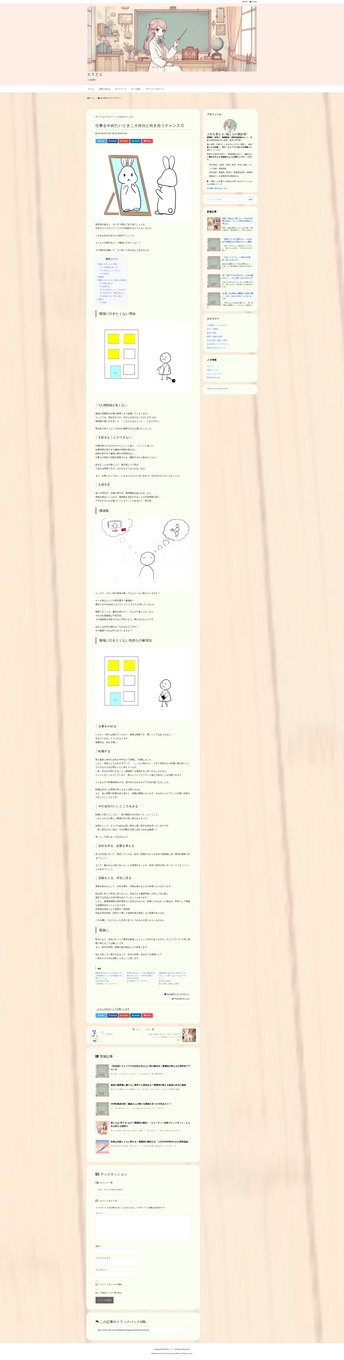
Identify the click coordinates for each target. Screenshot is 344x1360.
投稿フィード (212, 370)
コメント (99, 1213)
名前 (98, 1246)
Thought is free (186, 1353)
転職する (105, 286)
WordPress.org (213, 377)
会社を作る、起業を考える (112, 293)
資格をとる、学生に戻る (111, 296)
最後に (100, 299)
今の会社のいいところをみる (113, 290)
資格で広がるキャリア (216, 348)
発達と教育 (211, 333)
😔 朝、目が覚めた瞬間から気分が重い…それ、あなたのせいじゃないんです (237, 296)
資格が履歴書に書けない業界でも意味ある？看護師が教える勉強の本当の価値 (148, 1085)
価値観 (100, 277)
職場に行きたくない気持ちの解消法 (111, 280)
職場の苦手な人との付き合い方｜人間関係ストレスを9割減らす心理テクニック (109, 975)
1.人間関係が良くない (109, 267)
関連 (103, 302)
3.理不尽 (104, 274)
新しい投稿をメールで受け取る (108, 1292)
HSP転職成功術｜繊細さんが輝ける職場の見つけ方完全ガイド (141, 1103)
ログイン (210, 366)
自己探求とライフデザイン (178, 994)
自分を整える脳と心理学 (217, 340)
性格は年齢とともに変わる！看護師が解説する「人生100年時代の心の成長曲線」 (150, 1141)
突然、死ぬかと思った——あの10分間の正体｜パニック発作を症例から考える (237, 221)
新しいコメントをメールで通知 (108, 1284)
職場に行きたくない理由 (107, 264)
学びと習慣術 (212, 329)
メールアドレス (102, 1258)
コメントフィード (214, 374)
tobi (187, 998)
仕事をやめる (106, 283)
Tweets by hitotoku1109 (217, 388)
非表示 (114, 259)
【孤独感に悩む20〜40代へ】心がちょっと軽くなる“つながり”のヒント (172, 975)
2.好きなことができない (110, 270)
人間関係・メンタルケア (217, 325)
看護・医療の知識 (214, 336)
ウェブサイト (101, 1270)
